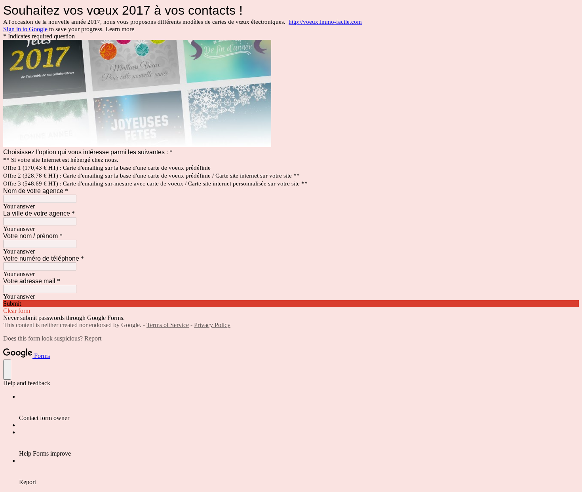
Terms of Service (167, 325)
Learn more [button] (119, 29)
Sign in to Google (25, 29)
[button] (291, 303)
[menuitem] (299, 407)
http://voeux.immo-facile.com (325, 22)
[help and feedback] (7, 370)
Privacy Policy (212, 325)
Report (92, 338)
